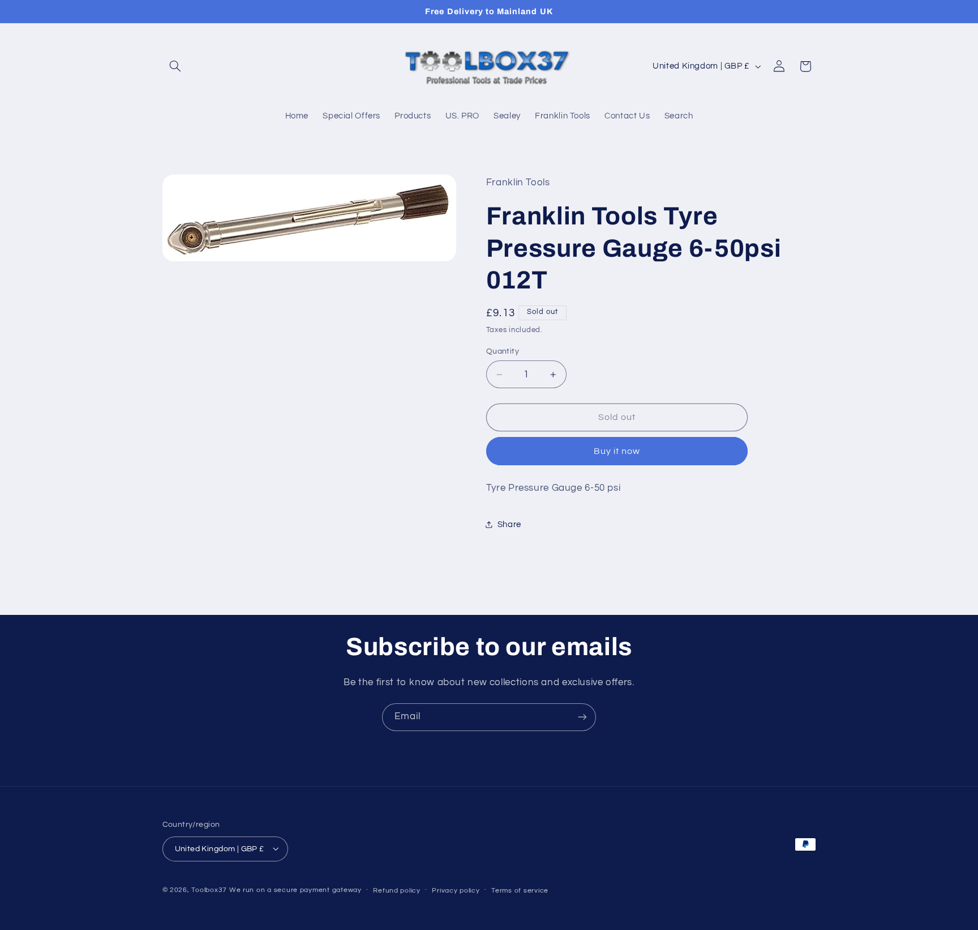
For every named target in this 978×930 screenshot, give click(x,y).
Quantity (502, 351)
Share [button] (509, 524)
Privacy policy (455, 890)
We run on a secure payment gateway (295, 889)
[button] (175, 66)
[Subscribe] (582, 717)
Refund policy (397, 890)
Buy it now (617, 451)
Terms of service (519, 890)
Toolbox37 (209, 889)
